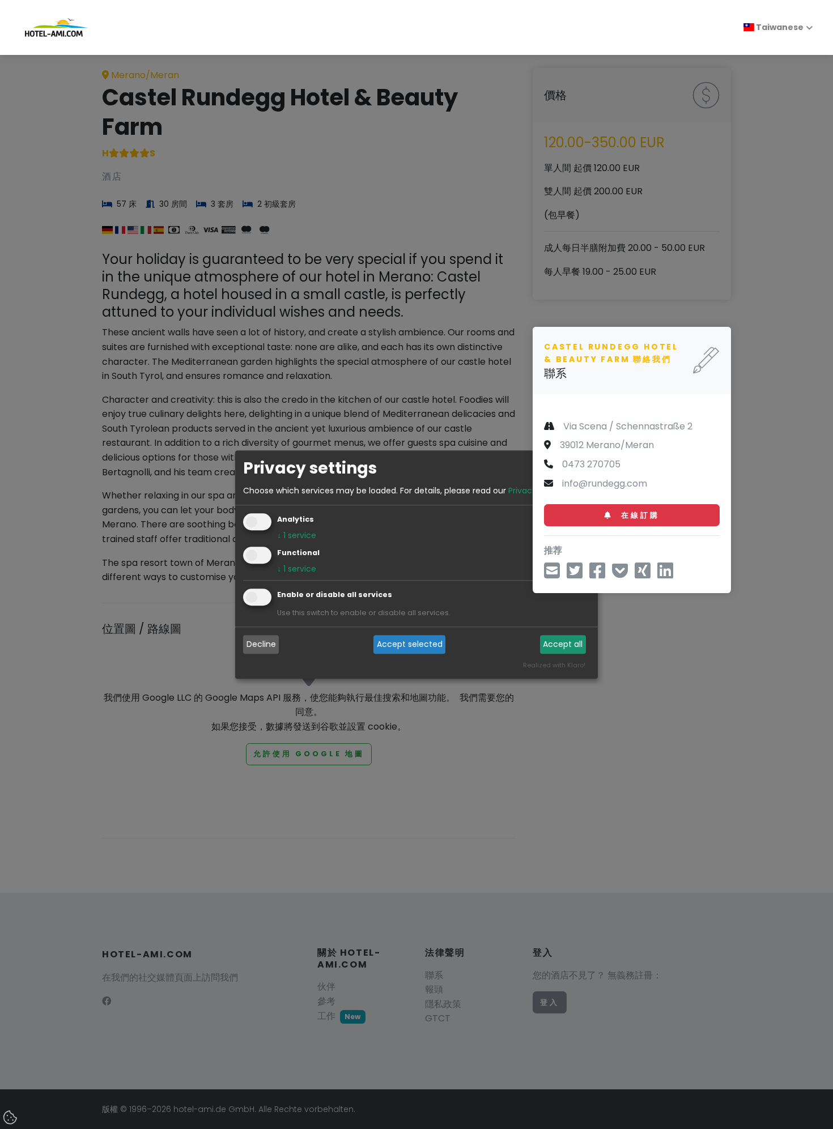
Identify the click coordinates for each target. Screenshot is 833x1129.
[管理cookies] (11, 1118)
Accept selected (410, 644)
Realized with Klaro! (554, 665)
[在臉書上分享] (597, 574)
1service (296, 535)
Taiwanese (779, 27)
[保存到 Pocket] (620, 574)
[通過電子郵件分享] (552, 574)
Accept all (563, 644)
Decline (261, 644)
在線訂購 (638, 514)
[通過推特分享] (575, 574)
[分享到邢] (643, 574)
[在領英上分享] (665, 574)
